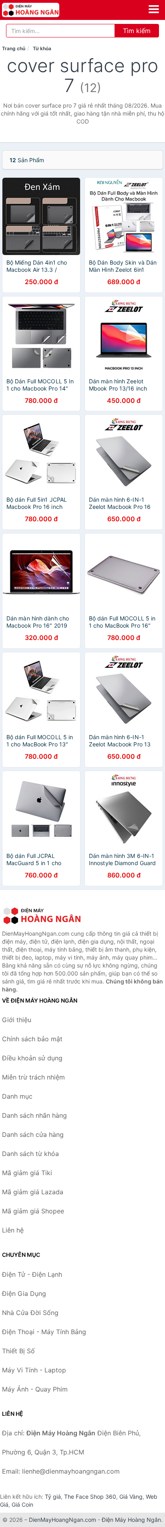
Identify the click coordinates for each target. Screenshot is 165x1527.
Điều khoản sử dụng (32, 1058)
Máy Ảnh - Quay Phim (35, 1389)
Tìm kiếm (137, 31)
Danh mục (17, 1096)
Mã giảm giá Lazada (32, 1192)
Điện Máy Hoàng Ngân (131, 1519)
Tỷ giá (53, 1496)
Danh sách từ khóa (30, 1154)
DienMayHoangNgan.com (62, 1519)
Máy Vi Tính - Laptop (34, 1370)
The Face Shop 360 (90, 1496)
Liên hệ (13, 1230)
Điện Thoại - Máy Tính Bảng (44, 1332)
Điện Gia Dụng (24, 1293)
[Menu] (154, 9)
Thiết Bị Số (18, 1351)
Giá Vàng (131, 1496)
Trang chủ (13, 48)
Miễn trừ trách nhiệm (33, 1077)
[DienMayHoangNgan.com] (42, 10)
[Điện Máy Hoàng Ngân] (42, 916)
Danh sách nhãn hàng (34, 1115)
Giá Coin (22, 1504)
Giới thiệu (16, 1020)
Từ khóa (42, 48)
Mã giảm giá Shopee (33, 1211)
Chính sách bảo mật (32, 1039)
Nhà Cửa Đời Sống (30, 1313)
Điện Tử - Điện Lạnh (32, 1274)
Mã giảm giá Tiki (27, 1173)
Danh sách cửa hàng (33, 1134)
